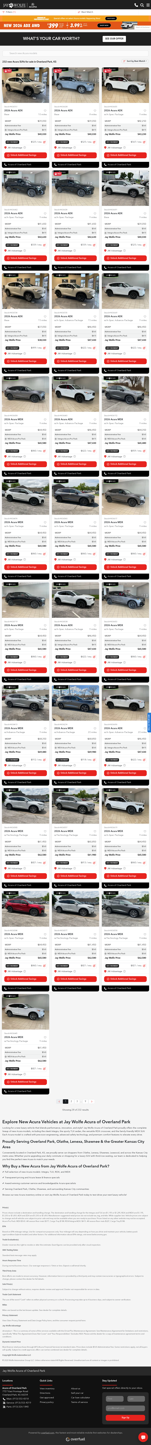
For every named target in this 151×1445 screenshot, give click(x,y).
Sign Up (125, 1418)
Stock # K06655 (110, 107)
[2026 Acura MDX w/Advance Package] (25, 703)
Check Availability (25, 155)
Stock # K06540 (60, 519)
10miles (42, 115)
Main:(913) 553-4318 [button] (17, 1399)
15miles (42, 320)
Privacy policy (47, 1402)
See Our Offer (114, 39)
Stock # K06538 (60, 622)
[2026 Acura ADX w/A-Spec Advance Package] (75, 291)
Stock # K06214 (60, 725)
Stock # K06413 (10, 725)
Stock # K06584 (10, 931)
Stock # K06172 (110, 416)
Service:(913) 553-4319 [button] (18, 1403)
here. (83, 1321)
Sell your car (77, 1393)
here (49, 1321)
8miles (93, 115)
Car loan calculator (80, 1398)
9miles (143, 115)
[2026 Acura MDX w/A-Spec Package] (25, 394)
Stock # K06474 (10, 519)
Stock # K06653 (110, 622)
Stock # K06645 (10, 1033)
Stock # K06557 (60, 828)
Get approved (47, 1398)
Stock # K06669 (110, 313)
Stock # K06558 (110, 931)
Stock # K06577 (60, 931)
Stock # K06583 (10, 828)
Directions (45, 1393)
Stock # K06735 (60, 313)
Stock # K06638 (60, 107)
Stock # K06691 (110, 210)
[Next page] (92, 1101)
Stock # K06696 (110, 725)
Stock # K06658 (10, 416)
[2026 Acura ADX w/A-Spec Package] (125, 85)
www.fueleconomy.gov (96, 1235)
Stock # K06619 (110, 828)
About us (75, 1389)
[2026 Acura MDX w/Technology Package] (25, 806)
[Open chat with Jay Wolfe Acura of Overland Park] (143, 1437)
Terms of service (79, 1402)
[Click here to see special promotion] (75, 18)
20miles (92, 732)
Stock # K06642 (10, 210)
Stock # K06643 (60, 416)
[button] (136, 5)
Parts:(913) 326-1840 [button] (17, 1407)
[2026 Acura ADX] (25, 85)
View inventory (47, 1389)
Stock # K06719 (10, 622)
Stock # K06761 (10, 107)
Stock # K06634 (60, 210)
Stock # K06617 (110, 519)
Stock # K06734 (10, 313)
